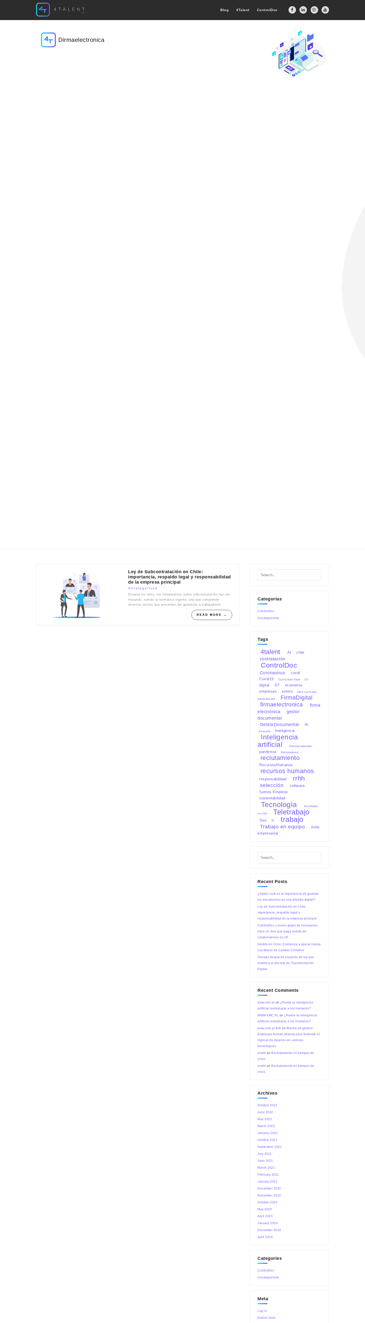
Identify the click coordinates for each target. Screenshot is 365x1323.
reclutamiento (280, 758)
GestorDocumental (279, 724)
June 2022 (265, 1112)
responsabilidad (273, 779)
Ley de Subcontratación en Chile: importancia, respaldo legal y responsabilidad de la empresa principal (179, 577)
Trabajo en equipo (282, 826)
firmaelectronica (281, 704)
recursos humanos (287, 771)
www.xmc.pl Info (269, 1028)
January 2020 (267, 1223)
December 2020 (269, 1188)
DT (277, 685)
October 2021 (267, 1140)
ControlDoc (265, 611)
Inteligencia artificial (277, 740)
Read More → (212, 615)
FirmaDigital (297, 697)
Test (262, 820)
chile (300, 652)
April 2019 (265, 1237)
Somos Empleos (273, 792)
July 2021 (264, 1154)
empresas (268, 691)
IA (306, 724)
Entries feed (266, 1318)
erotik (261, 1053)
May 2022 (264, 1119)
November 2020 (269, 1195)
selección (272, 785)
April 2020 (265, 1216)
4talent (270, 651)
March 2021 (266, 1167)
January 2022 (267, 1133)
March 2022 (266, 1126)
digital (264, 685)
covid (295, 673)
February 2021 (268, 1174)
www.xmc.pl (266, 1002)
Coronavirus (272, 672)
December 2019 (269, 1230)
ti (273, 820)
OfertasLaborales (300, 745)
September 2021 (269, 1147)
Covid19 (266, 679)
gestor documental (278, 714)
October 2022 (267, 1105)
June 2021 (265, 1160)
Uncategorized (143, 588)
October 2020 (267, 1202)
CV (306, 679)
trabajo (292, 819)
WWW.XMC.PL (268, 1015)
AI (289, 652)
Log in (262, 1311)
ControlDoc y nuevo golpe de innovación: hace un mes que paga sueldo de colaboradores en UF (287, 931)
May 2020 (264, 1209)
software (297, 785)
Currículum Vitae (289, 679)
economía (293, 685)
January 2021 (267, 1181)
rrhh (299, 778)
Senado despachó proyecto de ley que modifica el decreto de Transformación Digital (285, 963)
